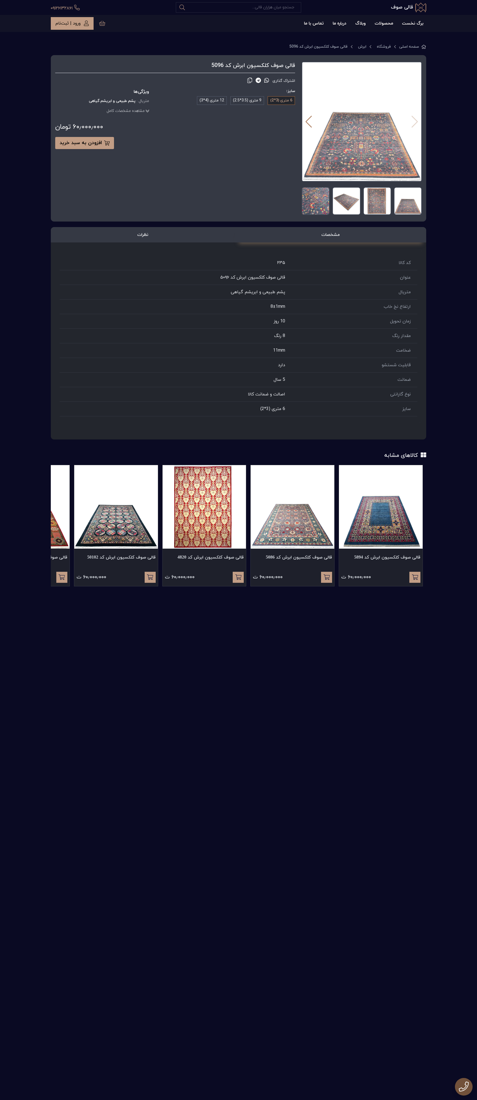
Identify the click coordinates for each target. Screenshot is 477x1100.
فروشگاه (384, 46)
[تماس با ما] (464, 1087)
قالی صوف (402, 7)
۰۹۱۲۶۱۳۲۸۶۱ (62, 8)
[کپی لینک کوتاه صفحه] (249, 81)
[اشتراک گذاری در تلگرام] (258, 81)
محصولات (384, 23)
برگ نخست (412, 23)
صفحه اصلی (409, 46)
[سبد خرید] (102, 23)
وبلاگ (360, 23)
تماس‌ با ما (314, 23)
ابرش (362, 46)
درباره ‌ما (339, 23)
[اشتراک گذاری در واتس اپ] (266, 81)
